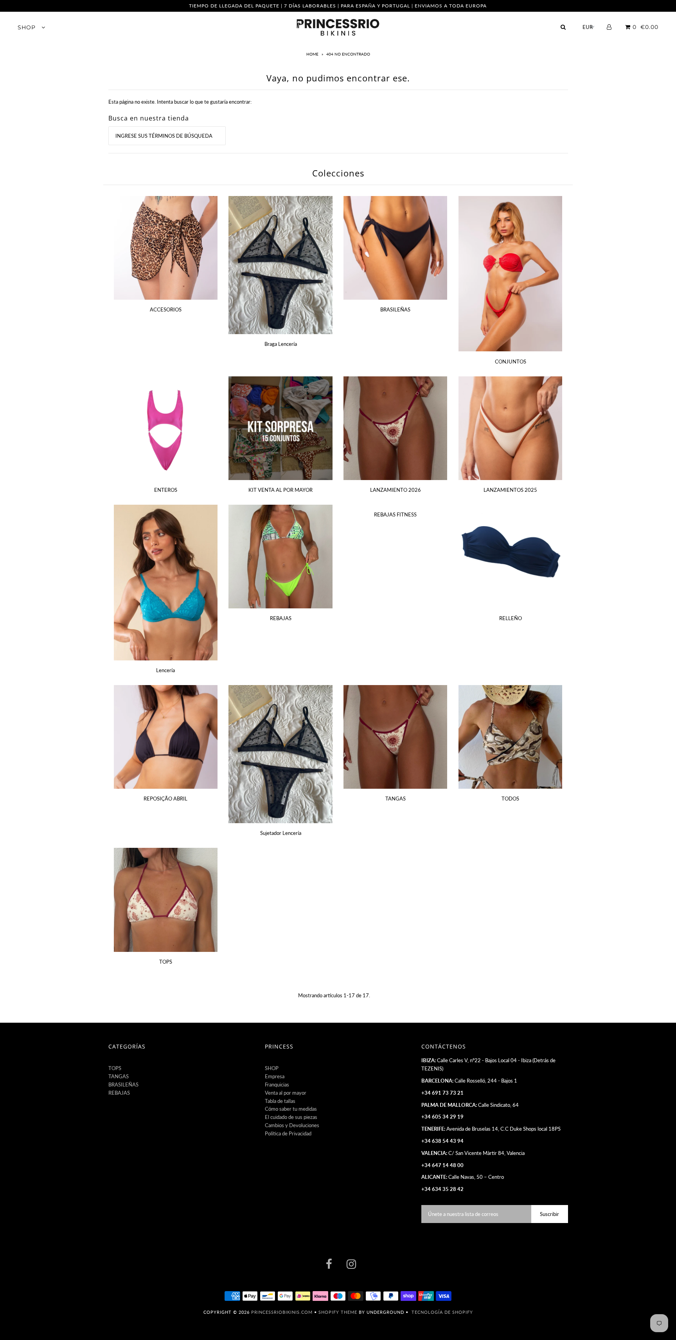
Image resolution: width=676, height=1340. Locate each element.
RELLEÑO (510, 618)
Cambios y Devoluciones (292, 1125)
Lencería (165, 670)
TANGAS (395, 798)
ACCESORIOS (166, 309)
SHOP (28, 27)
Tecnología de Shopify (442, 1312)
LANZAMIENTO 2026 (395, 490)
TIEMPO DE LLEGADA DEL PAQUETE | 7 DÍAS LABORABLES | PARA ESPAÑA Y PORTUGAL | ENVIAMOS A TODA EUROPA (338, 6)
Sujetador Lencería (280, 833)
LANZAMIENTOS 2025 (510, 490)
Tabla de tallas (280, 1101)
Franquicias (277, 1084)
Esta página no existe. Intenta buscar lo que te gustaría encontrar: (180, 102)
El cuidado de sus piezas (291, 1117)
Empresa (274, 1076)
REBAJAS (280, 618)
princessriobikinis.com (282, 1312)
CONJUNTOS (510, 361)
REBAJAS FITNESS (395, 514)
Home (313, 54)
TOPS (165, 962)
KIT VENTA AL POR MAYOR (280, 490)
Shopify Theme (337, 1312)
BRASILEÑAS (395, 309)
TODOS (510, 798)
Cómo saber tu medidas (291, 1109)
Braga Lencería (280, 344)
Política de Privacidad (288, 1133)
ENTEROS (165, 490)
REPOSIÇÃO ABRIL (165, 798)
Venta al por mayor (285, 1093)
